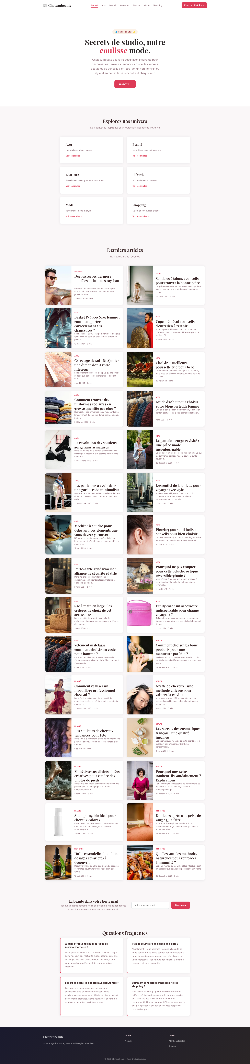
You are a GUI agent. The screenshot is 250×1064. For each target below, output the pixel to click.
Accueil (94, 5)
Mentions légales (177, 1041)
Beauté (112, 5)
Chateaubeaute (57, 5)
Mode (146, 5)
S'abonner (180, 905)
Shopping (157, 5)
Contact (173, 1046)
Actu (103, 5)
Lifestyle (136, 5)
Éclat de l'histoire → (194, 5)
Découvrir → (125, 84)
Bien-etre (124, 5)
